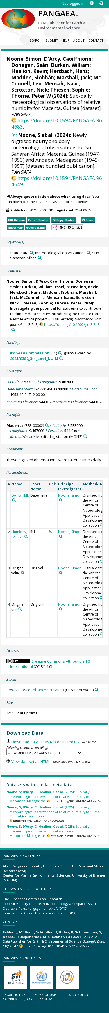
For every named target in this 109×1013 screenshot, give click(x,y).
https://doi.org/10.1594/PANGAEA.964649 (56, 181)
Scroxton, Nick (29, 89)
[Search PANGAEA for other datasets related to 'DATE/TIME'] (14, 500)
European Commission (28, 353)
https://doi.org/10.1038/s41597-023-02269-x (56, 946)
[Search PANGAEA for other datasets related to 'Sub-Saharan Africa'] (40, 258)
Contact (95, 40)
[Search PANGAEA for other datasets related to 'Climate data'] (31, 252)
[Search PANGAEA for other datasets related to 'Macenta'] (47, 425)
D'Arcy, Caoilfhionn (68, 59)
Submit (51, 40)
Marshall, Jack (74, 77)
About (79, 40)
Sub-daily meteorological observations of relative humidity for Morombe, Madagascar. (48, 796)
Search (35, 40)
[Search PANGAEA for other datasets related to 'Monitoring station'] (85, 436)
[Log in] (100, 3)
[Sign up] (91, 3)
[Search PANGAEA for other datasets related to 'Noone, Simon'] (60, 500)
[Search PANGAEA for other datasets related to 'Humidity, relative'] (26, 536)
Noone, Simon (23, 59)
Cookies (10, 999)
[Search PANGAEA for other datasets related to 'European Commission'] (60, 353)
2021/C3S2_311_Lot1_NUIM (34, 358)
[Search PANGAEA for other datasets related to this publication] (13, 329)
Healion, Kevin (29, 71)
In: (14, 135)
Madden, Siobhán (32, 77)
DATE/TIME (20, 495)
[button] (67, 227)
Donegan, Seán (29, 65)
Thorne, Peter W (31, 95)
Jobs (28, 999)
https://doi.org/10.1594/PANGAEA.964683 (56, 123)
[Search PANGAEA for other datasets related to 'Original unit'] (20, 609)
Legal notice (14, 994)
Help (65, 40)
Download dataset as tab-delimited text (46, 741)
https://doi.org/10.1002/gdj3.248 (71, 324)
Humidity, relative (19, 534)
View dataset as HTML (30, 761)
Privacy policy (76, 994)
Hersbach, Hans (69, 71)
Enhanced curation (47, 689)
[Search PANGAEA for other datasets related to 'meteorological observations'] (88, 252)
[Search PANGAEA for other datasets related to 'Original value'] (22, 573)
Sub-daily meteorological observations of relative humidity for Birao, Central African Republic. (53, 811)
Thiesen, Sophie (69, 89)
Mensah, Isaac (61, 83)
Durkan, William (70, 65)
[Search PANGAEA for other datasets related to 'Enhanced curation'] (97, 689)
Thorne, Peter (67, 303)
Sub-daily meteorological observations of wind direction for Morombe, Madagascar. (47, 831)
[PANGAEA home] (18, 14)
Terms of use (44, 994)
